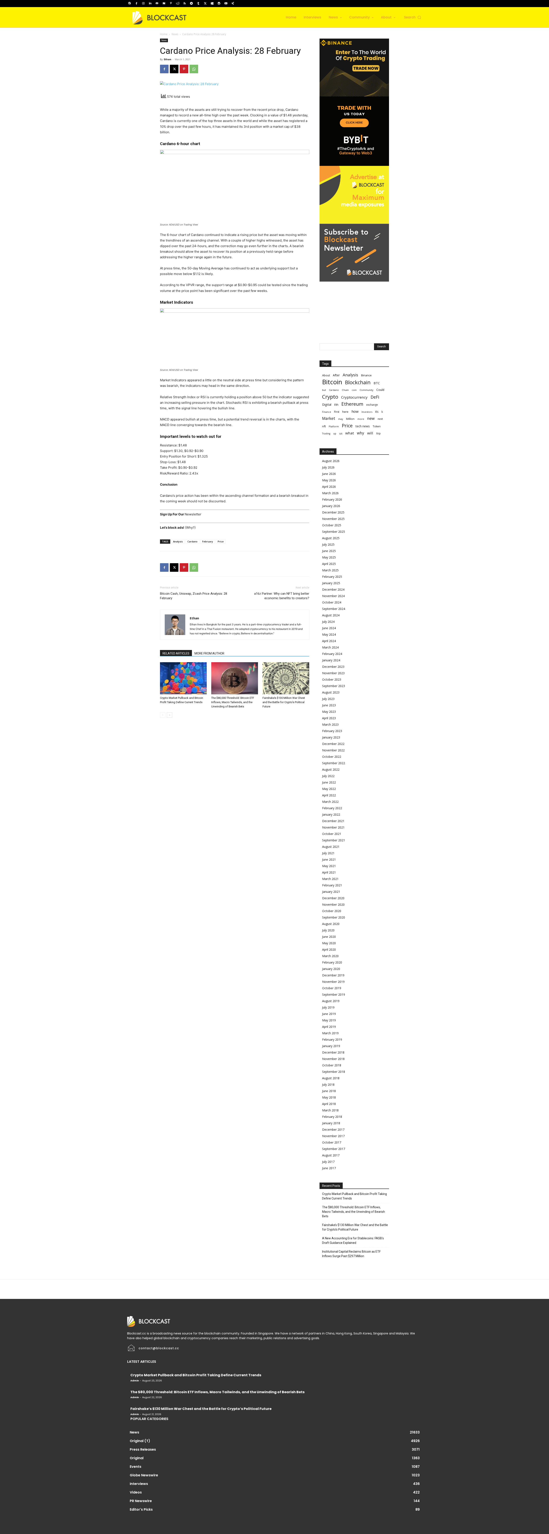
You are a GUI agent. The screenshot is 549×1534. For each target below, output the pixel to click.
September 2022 (333, 763)
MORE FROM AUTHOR (209, 653)
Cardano (192, 541)
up (334, 433)
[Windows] (212, 3)
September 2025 (333, 532)
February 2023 (332, 731)
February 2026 (332, 499)
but (324, 390)
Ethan (167, 59)
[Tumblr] (198, 3)
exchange (372, 405)
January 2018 (331, 1123)
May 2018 (329, 1097)
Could (380, 390)
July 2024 (328, 622)
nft (324, 426)
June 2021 (329, 859)
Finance (326, 411)
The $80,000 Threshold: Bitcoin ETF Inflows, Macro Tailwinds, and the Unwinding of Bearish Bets (232, 702)
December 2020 (333, 898)
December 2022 (333, 744)
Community (366, 390)
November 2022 (333, 750)
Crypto (330, 396)
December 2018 (333, 1052)
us (340, 433)
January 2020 (331, 969)
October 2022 (331, 757)
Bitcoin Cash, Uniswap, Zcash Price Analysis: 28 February (193, 596)
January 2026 (331, 506)
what (349, 433)
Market (328, 418)
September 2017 (333, 1149)
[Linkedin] (150, 3)
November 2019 (333, 982)
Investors (367, 411)
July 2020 (328, 930)
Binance (366, 375)
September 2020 (333, 917)
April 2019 (329, 1027)
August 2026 (330, 461)
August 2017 (330, 1155)
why (360, 433)
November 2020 (333, 904)
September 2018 (333, 1072)
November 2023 (333, 673)
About (326, 375)
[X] (205, 3)
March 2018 (330, 1110)
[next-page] (169, 715)
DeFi (375, 397)
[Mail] (157, 3)
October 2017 (331, 1142)
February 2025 (332, 577)
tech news (363, 426)
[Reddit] (177, 3)
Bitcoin (332, 382)
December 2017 (333, 1129)
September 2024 (333, 609)
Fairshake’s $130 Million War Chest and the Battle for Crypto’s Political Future (283, 702)
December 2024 (333, 589)
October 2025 (331, 525)
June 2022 (329, 782)
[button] (413, 17)
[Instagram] (143, 3)
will (370, 433)
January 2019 (331, 1046)
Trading (326, 433)
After (336, 375)
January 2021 (331, 892)
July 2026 (328, 467)
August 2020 (330, 924)
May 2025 (329, 557)
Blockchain (358, 382)
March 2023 (330, 724)
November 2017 (333, 1136)
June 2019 (329, 1014)
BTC (377, 383)
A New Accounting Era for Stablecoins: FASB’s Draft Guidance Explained (353, 1240)
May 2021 (329, 866)
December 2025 (333, 512)
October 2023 (331, 679)
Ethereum (352, 404)
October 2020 (331, 911)
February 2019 (332, 1039)
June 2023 (329, 705)
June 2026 (329, 474)
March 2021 (330, 879)
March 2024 (330, 647)
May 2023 (329, 712)
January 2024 (331, 660)
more (360, 418)
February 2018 (332, 1117)
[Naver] (163, 3)
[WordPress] (219, 3)
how (355, 411)
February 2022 (332, 808)
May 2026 (329, 480)
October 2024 (331, 602)
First (336, 412)
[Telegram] (191, 3)
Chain (345, 390)
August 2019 (330, 1001)
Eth (336, 405)
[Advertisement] (354, 308)
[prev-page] (162, 715)
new (371, 418)
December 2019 (333, 975)
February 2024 (332, 654)
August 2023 (330, 692)
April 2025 (329, 564)
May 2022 (329, 789)
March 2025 (330, 570)
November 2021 (333, 827)
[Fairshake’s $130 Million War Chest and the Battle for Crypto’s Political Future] (285, 678)
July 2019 (328, 1007)
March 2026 (330, 493)
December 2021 (333, 821)
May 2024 (329, 634)
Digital (326, 404)
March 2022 (330, 802)
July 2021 (328, 853)
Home (163, 34)
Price (221, 541)
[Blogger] (129, 3)
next (380, 418)
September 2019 (333, 994)
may (340, 418)
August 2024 (330, 615)
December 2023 (333, 667)
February (207, 541)
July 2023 (328, 699)
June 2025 (329, 551)
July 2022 (328, 776)
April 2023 (329, 718)
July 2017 (328, 1162)
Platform (334, 426)
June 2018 (329, 1091)
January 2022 (331, 814)
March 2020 (330, 956)
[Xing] (232, 3)
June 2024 (329, 628)
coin (354, 390)
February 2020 (332, 962)
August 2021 (330, 847)
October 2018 (331, 1065)
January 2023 (331, 737)
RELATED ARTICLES (176, 653)
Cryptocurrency (354, 397)
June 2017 (329, 1168)
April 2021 (329, 872)
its (377, 412)
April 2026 (329, 487)
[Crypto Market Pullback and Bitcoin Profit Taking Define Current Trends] (183, 678)
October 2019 (331, 988)
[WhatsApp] (194, 69)
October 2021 (331, 834)
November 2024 (333, 596)
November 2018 (333, 1059)
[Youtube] (225, 3)
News (175, 34)
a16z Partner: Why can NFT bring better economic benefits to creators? (281, 596)
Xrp (378, 433)
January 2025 (331, 583)
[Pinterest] (171, 3)
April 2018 (329, 1104)
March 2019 (330, 1033)
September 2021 (333, 840)
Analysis (178, 541)
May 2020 (329, 943)
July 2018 (328, 1084)
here (345, 412)
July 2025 (328, 544)
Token (377, 426)
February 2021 (332, 885)
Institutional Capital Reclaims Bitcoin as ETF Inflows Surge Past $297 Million (351, 1254)
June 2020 (329, 937)
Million (350, 419)
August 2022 (330, 769)
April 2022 (329, 795)
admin (134, 1380)
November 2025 (333, 519)
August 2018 (330, 1078)
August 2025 (330, 538)
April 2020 (329, 949)
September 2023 (333, 686)
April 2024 (329, 641)
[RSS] (184, 3)
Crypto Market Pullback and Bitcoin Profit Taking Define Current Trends (354, 1196)
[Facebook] (136, 3)
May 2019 (329, 1020)
